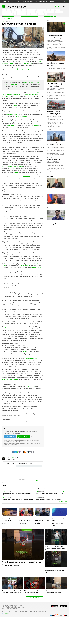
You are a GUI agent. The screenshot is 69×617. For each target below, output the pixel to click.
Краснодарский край (31, 11)
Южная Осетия (34, 13)
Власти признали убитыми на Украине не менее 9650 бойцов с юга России (55, 63)
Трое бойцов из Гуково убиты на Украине (46, 488)
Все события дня (63, 501)
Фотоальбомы (46, 1)
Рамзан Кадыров (27, 63)
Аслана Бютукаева (11, 114)
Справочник (9, 18)
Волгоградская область (41, 9)
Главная (3, 18)
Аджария (8, 9)
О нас (28, 606)
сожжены (15, 105)
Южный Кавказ (41, 13)
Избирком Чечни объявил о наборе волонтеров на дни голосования (56, 143)
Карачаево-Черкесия (21, 11)
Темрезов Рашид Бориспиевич (54, 192)
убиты (24, 351)
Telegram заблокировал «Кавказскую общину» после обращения (33, 591)
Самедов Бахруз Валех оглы (54, 224)
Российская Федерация (49, 11)
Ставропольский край (21, 13)
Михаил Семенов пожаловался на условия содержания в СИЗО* (55, 158)
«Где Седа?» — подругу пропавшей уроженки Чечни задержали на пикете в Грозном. (55, 548)
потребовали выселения (33, 358)
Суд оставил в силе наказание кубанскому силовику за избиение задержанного (24, 521)
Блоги (36, 1)
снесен (29, 132)
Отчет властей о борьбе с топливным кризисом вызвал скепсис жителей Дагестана (54, 113)
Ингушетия (57, 9)
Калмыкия (14, 11)
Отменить (37, 480)
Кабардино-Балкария (6, 11)
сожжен (27, 112)
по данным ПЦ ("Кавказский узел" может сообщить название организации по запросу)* (20, 94)
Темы (8, 1)
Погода (52, 1)
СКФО (15, 13)
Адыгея (12, 9)
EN (66, 1)
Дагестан (52, 9)
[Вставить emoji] (29, 466)
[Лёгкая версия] (62, 1)
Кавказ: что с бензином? (8, 16)
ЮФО (46, 13)
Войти (64, 6)
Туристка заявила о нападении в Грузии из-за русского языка (54, 591)
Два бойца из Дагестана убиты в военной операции (16, 488)
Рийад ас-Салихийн (21, 116)
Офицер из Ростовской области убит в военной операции (18, 499)
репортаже (14, 84)
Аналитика (18, 1)
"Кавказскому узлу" (7, 112)
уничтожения (9, 327)
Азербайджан (18, 9)
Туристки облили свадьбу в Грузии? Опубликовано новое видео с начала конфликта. (11, 592)
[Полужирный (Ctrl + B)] (17, 466)
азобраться (32, 386)
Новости (4, 1)
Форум (31, 1)
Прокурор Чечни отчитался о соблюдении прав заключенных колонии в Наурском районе (55, 35)
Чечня (28, 13)
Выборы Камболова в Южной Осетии (29, 16)
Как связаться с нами (35, 606)
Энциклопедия (25, 1)
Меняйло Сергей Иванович (54, 208)
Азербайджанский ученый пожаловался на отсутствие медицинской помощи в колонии (42, 521)
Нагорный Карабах (39, 11)
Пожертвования (45, 606)
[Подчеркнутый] (23, 466)
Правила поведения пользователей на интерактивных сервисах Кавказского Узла (30, 611)
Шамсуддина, (10, 125)
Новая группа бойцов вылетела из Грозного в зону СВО (50, 493)
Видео (40, 1)
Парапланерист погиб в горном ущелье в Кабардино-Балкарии (17, 493)
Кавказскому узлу (27, 176)
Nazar (13, 457)
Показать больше (34, 597)
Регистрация (21, 479)
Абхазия (4, 9)
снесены (36, 125)
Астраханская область (31, 9)
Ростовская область (59, 11)
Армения (24, 9)
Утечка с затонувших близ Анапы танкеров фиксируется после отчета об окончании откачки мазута (59, 522)
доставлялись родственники (10, 379)
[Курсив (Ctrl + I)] (20, 466)
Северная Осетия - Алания (7, 13)
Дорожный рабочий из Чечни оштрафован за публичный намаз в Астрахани (8, 521)
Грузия (48, 9)
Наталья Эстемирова (11, 180)
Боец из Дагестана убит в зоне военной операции (48, 499)
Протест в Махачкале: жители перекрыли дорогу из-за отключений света (54, 570)
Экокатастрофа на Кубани (50, 16)
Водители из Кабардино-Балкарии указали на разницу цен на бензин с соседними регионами (56, 84)
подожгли (16, 172)
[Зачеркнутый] (25, 466)
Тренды (12, 1)
